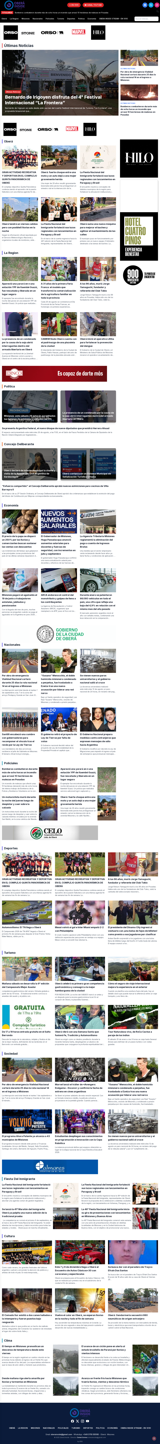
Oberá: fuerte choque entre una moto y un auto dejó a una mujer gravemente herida (58, 176)
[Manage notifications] (154, 1438)
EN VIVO (75, 5)
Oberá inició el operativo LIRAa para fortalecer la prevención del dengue (97, 342)
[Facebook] (145, 5)
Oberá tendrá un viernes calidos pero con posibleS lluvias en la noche (20, 227)
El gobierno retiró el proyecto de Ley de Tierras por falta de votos (59, 738)
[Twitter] (151, 5)
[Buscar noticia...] (157, 11)
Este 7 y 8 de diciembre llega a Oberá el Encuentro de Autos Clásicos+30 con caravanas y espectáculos (77, 1270)
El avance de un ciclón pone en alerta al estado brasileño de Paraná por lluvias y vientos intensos (104, 1350)
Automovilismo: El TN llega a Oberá (21, 927)
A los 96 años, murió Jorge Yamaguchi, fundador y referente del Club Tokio (95, 287)
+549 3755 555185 (91, 1434)
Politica (81, 19)
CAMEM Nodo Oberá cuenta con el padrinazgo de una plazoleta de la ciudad (59, 342)
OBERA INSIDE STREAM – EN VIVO (113, 19)
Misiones (26, 19)
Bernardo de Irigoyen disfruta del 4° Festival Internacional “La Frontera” (53, 99)
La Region (14, 19)
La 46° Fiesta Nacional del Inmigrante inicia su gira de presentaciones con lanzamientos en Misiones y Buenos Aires (106, 1213)
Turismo (60, 19)
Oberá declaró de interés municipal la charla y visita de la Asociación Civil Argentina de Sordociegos (29, 473)
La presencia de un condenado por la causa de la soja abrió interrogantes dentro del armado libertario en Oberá (88, 415)
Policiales (50, 19)
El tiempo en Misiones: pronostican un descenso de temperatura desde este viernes (23, 1350)
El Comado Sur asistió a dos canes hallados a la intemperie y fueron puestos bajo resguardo (27, 1319)
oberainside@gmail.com (61, 1434)
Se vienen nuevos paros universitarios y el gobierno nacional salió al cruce (95, 679)
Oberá (4, 19)
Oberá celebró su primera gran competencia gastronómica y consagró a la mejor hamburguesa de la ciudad (79, 987)
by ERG (80, 1441)
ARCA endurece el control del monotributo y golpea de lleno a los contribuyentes (58, 598)
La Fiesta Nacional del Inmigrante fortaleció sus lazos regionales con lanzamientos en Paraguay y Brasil (26, 1188)
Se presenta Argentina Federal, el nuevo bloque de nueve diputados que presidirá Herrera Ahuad (55, 428)
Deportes (71, 19)
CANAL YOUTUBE (94, 5)
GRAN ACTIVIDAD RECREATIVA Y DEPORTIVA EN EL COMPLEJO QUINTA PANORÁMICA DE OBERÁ (27, 882)
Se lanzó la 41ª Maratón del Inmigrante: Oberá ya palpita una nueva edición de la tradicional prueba (24, 1213)
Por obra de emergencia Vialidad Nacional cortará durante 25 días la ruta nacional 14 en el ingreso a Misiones (25, 1088)
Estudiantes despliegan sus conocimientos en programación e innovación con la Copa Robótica (78, 1140)
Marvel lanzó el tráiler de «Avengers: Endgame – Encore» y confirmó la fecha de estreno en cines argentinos (78, 1088)
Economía (92, 19)
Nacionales (38, 19)
